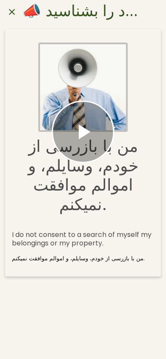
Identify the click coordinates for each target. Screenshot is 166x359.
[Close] (12, 12)
